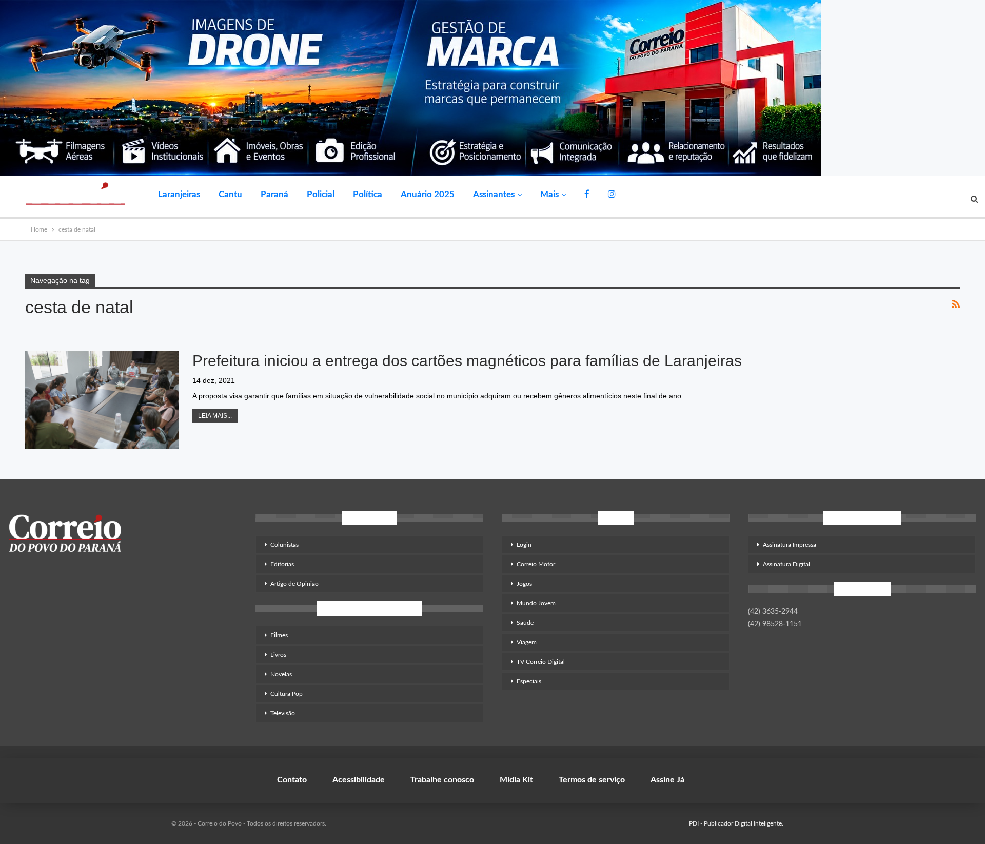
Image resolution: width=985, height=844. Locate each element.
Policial (320, 194)
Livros (278, 654)
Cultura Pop (286, 693)
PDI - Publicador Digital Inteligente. (736, 823)
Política (367, 194)
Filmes (279, 635)
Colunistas (284, 545)
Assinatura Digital (786, 564)
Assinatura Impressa (789, 545)
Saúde (525, 623)
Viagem (527, 642)
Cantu (230, 194)
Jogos (524, 584)
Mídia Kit (516, 780)
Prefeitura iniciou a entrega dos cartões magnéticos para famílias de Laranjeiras (467, 360)
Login (524, 545)
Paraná (274, 194)
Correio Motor (536, 564)
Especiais (529, 681)
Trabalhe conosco (442, 780)
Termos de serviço (592, 780)
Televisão (282, 713)
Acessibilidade (358, 780)
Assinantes (494, 194)
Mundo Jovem (536, 603)
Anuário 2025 (428, 194)
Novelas (281, 674)
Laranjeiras (179, 194)
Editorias (282, 564)
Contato (292, 780)
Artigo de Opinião (294, 584)
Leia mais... (215, 415)
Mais (549, 194)
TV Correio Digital (541, 662)
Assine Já (667, 780)
